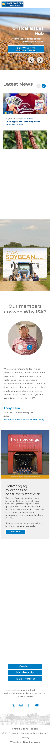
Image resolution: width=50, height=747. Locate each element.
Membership (25, 672)
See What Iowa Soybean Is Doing (26, 49)
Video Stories (27, 118)
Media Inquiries (25, 678)
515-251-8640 (25, 696)
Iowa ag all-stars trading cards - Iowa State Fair (24, 123)
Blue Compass (31, 742)
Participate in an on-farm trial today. (24, 419)
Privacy (25, 737)
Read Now (25, 241)
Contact (25, 666)
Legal (43, 733)
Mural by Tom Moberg (25, 729)
